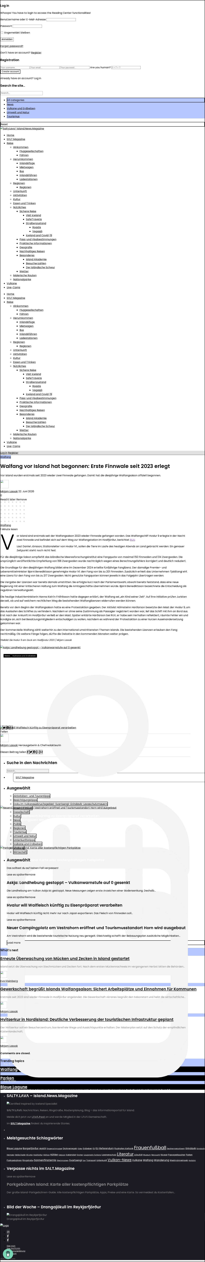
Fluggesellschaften (31, 151)
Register (36, 52)
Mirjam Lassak (9, 491)
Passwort (6, 26)
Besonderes (27, 255)
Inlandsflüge (27, 163)
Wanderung (161, 1160)
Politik (17, 824)
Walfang (5, 457)
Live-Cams (13, 287)
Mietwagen (26, 167)
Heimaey (10, 1155)
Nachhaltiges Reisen (32, 251)
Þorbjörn (192, 1160)
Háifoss (46, 1155)
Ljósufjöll (138, 1154)
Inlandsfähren (28, 175)
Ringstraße (27, 1160)
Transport (91, 1160)
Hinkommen (20, 147)
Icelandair (71, 1154)
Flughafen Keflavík (123, 1148)
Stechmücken (63, 1160)
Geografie (26, 247)
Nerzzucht (155, 1155)
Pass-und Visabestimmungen (38, 239)
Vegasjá (37, 231)
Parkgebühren (14, 1160)
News (10, 104)
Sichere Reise (28, 211)
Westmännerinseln (179, 1160)
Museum (147, 1155)
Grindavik (190, 1148)
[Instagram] (8, 1232)
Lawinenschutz (109, 1154)
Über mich (11, 1246)
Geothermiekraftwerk (176, 1148)
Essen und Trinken (24, 203)
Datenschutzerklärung (16, 1251)
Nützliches (19, 207)
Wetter (24, 271)
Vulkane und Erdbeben (21, 108)
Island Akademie (36, 259)
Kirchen (80, 1155)
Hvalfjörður (38, 1155)
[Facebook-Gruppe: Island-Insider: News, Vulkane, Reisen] (8, 1240)
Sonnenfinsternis (45, 1160)
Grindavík (201, 1148)
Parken (7, 1078)
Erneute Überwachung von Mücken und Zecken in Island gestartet (65, 958)
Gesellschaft (21, 812)
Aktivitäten (20, 195)
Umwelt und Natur (18, 112)
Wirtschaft (20, 852)
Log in (3, 453)
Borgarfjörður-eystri (34, 1148)
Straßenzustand (36, 223)
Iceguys (62, 1155)
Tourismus (13, 116)
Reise (10, 143)
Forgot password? (11, 46)
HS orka (29, 1155)
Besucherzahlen (36, 263)
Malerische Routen (25, 275)
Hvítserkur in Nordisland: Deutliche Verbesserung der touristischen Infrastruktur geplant (86, 1019)
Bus (22, 171)
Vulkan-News (119, 1159)
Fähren (24, 155)
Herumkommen (23, 159)
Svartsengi (75, 1160)
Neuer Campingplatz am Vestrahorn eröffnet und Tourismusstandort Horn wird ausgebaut (78, 820)
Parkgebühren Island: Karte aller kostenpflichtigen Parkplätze (54, 860)
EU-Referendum (105, 1148)
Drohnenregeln (70, 1148)
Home (10, 135)
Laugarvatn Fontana (92, 1155)
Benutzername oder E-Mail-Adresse (23, 19)
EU (94, 1148)
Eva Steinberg (9, 981)
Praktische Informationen (36, 243)
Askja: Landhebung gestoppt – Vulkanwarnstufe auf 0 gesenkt (75, 666)
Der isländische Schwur (40, 267)
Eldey (80, 1148)
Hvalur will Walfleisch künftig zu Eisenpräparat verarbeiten (51, 816)
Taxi (84, 1160)
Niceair (164, 1154)
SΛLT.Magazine (16, 139)
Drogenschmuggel (54, 1148)
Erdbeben (87, 1148)
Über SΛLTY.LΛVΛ (13, 1248)
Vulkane (12, 283)
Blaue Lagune (13, 1087)
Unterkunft (20, 191)
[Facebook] (8, 1236)
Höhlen (54, 1154)
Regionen (19, 183)
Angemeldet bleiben (17, 32)
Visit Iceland (33, 215)
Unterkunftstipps (24, 840)
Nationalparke (22, 279)
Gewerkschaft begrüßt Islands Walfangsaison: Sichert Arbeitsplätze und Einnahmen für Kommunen (98, 989)
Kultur (16, 199)
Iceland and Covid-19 (39, 235)
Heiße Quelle (20, 1155)
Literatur (125, 1154)
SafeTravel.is (34, 219)
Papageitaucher (176, 1154)
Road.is (36, 227)
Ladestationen (28, 179)
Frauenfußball (150, 1147)
